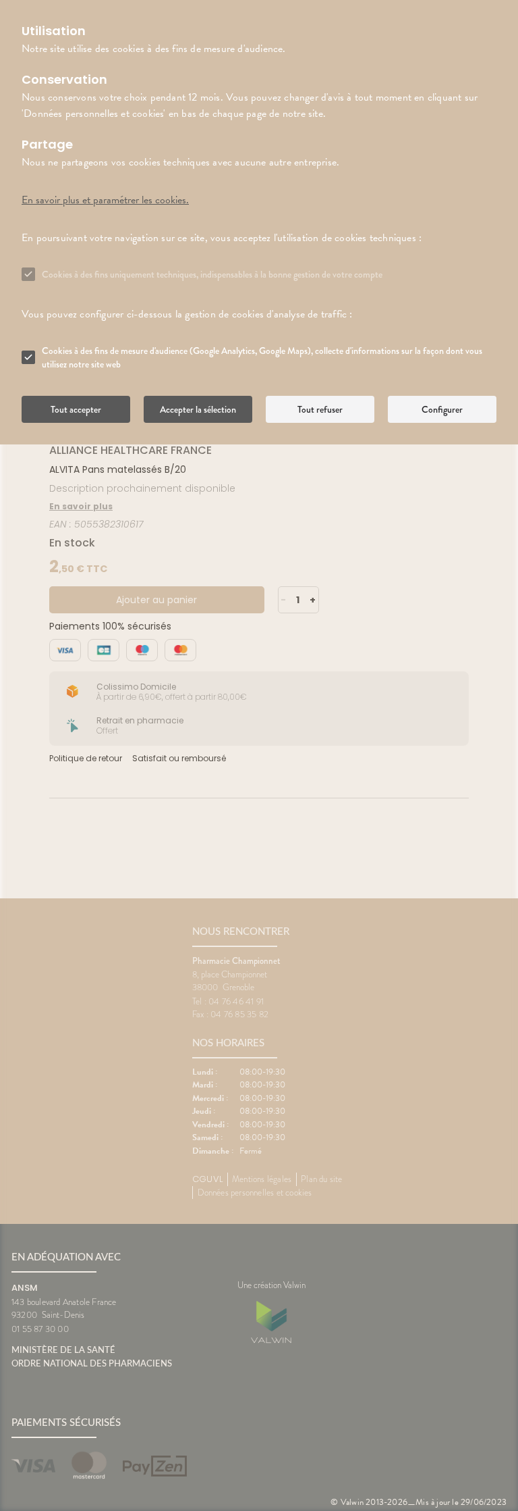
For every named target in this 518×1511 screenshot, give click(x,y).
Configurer (442, 409)
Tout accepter (76, 409)
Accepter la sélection (198, 409)
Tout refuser (320, 409)
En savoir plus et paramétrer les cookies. (105, 200)
